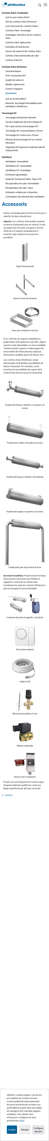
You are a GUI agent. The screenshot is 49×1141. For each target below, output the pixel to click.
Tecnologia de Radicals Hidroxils (20, 117)
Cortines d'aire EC (13, 60)
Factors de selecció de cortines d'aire (23, 51)
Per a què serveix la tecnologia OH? (22, 126)
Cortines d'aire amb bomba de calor (22, 55)
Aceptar (12, 1129)
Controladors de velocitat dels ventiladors (25, 196)
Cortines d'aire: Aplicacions (18, 42)
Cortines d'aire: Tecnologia (17, 30)
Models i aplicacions (15, 84)
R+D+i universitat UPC (15, 75)
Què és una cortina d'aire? (17, 17)
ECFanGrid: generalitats (16, 174)
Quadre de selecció (14, 80)
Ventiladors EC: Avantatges (18, 170)
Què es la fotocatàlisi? (15, 99)
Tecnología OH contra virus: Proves (22, 135)
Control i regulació (13, 89)
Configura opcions (38, 1130)
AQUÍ (22, 1120)
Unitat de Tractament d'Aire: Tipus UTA (23, 179)
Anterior (8, 795)
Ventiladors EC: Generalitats (18, 166)
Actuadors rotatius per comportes (21, 192)
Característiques (13, 71)
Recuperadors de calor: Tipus (19, 188)
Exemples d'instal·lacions (17, 47)
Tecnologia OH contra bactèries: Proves (24, 130)
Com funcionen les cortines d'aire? (21, 26)
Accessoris (10, 93)
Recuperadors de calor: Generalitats (22, 183)
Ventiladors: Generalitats (17, 161)
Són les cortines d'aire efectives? (21, 21)
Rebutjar (25, 1129)
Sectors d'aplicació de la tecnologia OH (23, 122)
